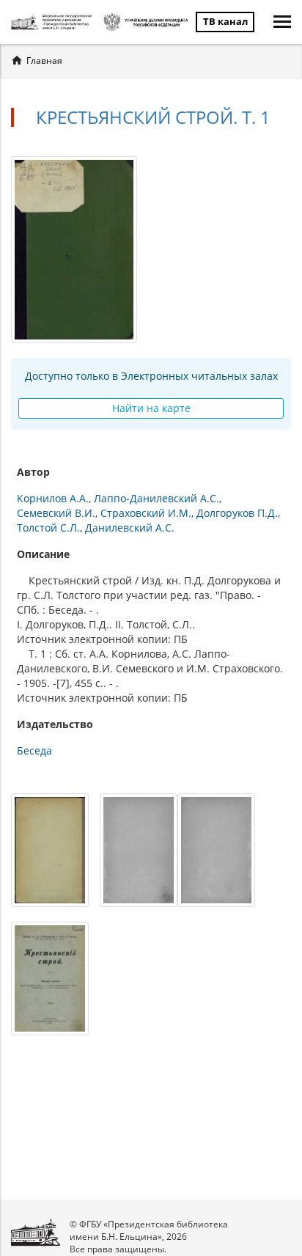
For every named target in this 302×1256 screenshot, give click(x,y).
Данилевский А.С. (129, 528)
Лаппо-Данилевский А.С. (156, 498)
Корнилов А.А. (53, 498)
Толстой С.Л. (48, 528)
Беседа (34, 750)
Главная (44, 60)
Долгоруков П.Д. (237, 513)
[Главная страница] (53, 22)
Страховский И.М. (145, 513)
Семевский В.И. (56, 513)
